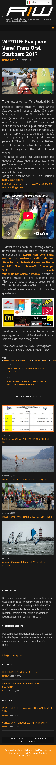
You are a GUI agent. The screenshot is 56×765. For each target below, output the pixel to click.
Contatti (23, 738)
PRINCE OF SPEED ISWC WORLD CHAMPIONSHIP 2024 (27, 709)
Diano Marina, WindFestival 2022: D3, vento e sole (28, 517)
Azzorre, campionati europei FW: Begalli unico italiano (25, 563)
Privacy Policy (39, 738)
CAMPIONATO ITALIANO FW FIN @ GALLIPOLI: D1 (26, 440)
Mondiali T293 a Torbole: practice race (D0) (24, 479)
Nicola (5, 691)
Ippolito (36, 360)
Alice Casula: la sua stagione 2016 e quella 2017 (25, 370)
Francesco (26, 360)
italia (45, 360)
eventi (13, 60)
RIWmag (5, 60)
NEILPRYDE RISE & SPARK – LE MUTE (22, 672)
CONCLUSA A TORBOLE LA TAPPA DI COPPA (25, 722)
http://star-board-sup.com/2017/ (13, 181)
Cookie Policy (28, 741)
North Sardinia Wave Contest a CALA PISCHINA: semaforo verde (26, 383)
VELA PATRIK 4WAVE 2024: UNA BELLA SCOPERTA (22, 685)
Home (12, 738)
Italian (33, 2)
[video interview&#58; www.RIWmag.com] (28, 312)
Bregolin (15, 360)
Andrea (6, 360)
